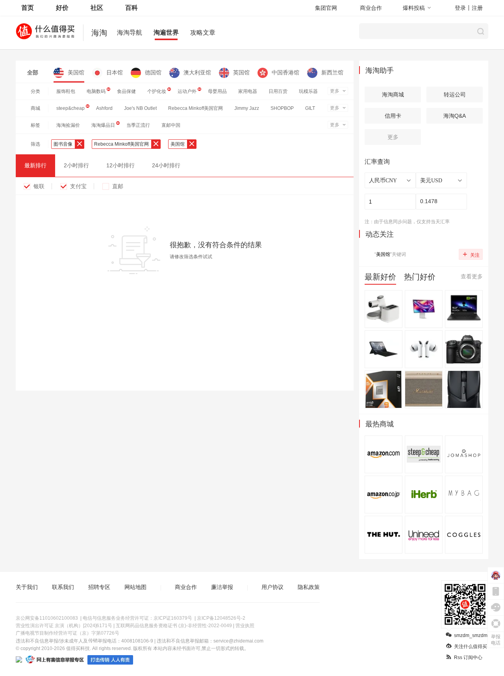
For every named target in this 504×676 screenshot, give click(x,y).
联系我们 (63, 587)
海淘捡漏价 (68, 125)
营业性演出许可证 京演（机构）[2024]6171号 (64, 625)
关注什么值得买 (470, 646)
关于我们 (27, 587)
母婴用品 (217, 91)
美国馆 (76, 72)
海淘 (99, 32)
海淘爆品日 (103, 125)
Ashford (104, 108)
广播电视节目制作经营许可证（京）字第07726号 (67, 633)
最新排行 (35, 165)
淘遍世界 (166, 32)
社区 (97, 7)
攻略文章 (202, 32)
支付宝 (78, 186)
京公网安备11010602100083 (47, 618)
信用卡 (393, 116)
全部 (32, 72)
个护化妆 (156, 91)
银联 (38, 186)
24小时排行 (166, 165)
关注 (471, 254)
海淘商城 (393, 94)
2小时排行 (76, 165)
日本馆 (114, 72)
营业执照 (244, 625)
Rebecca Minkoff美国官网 (195, 108)
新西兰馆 (332, 72)
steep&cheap (70, 108)
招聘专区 (99, 587)
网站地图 (135, 587)
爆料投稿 (414, 8)
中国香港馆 (285, 72)
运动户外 (187, 91)
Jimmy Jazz (246, 108)
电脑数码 (96, 91)
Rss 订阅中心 (468, 657)
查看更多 (472, 276)
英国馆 (241, 72)
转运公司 (455, 94)
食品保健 (126, 91)
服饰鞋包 (65, 91)
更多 (334, 91)
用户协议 (272, 587)
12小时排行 (120, 165)
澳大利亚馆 (197, 72)
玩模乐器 (308, 91)
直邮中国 (170, 125)
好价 (62, 7)
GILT (310, 108)
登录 (460, 8)
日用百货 (278, 91)
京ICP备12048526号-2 (221, 618)
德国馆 (153, 72)
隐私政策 (309, 587)
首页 (27, 7)
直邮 (117, 186)
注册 (477, 8)
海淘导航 (129, 32)
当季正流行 (138, 125)
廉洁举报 (222, 587)
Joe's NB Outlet (140, 108)
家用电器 (247, 91)
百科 (131, 7)
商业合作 (371, 8)
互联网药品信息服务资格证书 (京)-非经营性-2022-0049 (174, 625)
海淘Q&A (454, 116)
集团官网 (326, 8)
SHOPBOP (282, 108)
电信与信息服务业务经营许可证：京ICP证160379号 (137, 618)
